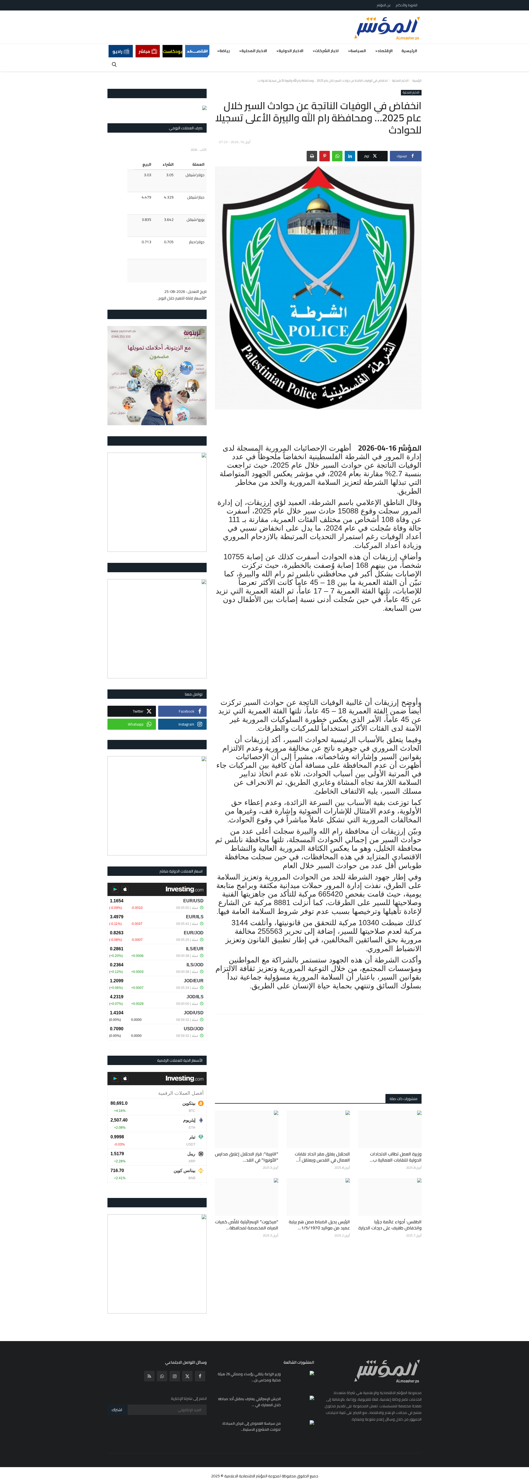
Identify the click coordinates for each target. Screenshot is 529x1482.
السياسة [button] (358, 50)
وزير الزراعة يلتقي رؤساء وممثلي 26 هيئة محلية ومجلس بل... (249, 1377)
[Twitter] (187, 1376)
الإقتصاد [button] (385, 50)
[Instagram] (174, 1376)
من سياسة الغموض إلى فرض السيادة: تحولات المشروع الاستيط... (251, 1426)
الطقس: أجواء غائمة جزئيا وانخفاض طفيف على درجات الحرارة (390, 1225)
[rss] (149, 1376)
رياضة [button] (224, 50)
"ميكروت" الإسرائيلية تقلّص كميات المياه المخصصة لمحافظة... (246, 1225)
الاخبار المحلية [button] (254, 50)
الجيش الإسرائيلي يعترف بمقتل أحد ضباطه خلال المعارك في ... (249, 1402)
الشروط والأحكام (406, 5)
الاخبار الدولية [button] (291, 50)
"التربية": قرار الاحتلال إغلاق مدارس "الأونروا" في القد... (246, 1157)
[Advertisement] (318, 426)
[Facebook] (200, 1376)
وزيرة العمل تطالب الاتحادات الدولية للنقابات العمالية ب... (396, 1157)
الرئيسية (409, 50)
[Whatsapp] (162, 1376)
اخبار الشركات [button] (327, 50)
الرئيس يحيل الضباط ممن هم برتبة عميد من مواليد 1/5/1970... (319, 1225)
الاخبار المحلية (400, 80)
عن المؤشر (384, 5)
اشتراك (117, 1409)
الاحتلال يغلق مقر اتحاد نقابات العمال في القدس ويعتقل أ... (322, 1157)
